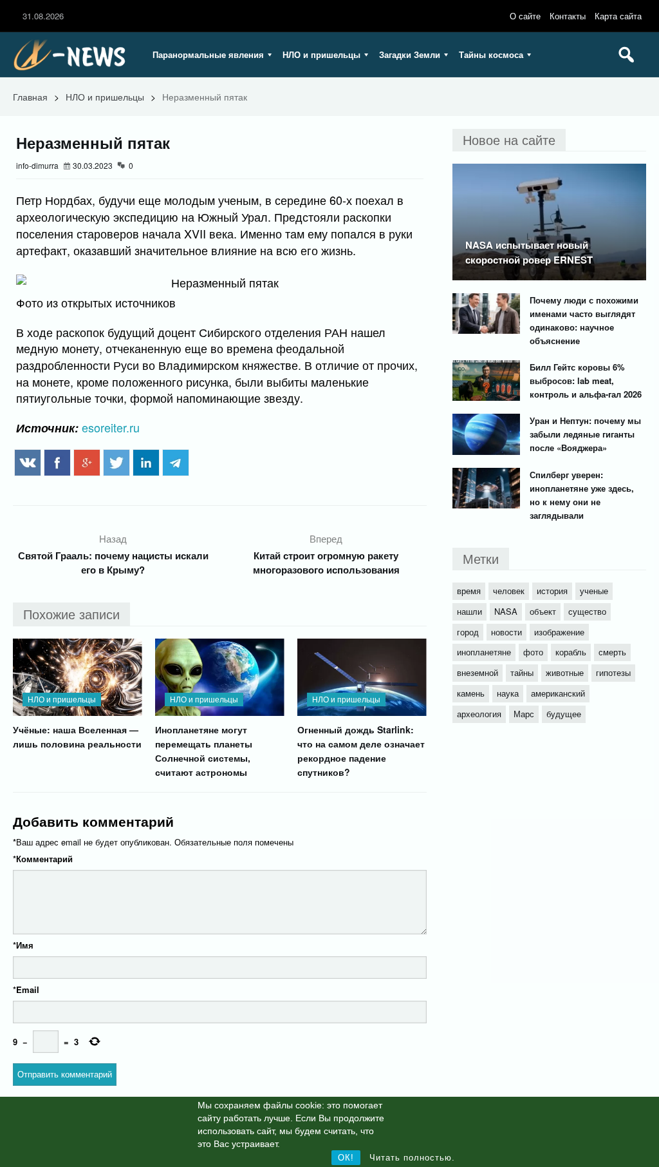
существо (587, 611)
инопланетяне (484, 652)
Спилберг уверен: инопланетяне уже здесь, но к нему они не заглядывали (582, 494)
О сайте (525, 16)
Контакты (568, 16)
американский (558, 693)
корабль (570, 652)
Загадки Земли (409, 54)
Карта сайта (618, 16)
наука (508, 693)
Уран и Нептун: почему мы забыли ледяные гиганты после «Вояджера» (585, 434)
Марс (524, 714)
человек (508, 590)
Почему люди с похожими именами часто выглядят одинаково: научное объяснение (584, 320)
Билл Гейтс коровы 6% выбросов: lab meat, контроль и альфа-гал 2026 (586, 380)
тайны (522, 672)
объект (543, 611)
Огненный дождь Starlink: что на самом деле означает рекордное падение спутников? (361, 750)
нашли (469, 611)
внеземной (477, 672)
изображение (559, 632)
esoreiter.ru (111, 427)
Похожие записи (71, 613)
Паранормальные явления (208, 54)
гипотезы (613, 672)
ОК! (346, 1157)
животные (565, 672)
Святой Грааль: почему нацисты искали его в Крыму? (113, 562)
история (552, 590)
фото (533, 652)
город (468, 632)
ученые (594, 590)
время (469, 590)
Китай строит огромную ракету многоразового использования (326, 562)
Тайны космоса (491, 54)
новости (506, 632)
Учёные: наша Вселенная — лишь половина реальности (77, 736)
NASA (505, 611)
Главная (30, 96)
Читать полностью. (412, 1157)
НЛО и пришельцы (321, 54)
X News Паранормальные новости (74, 55)
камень (471, 693)
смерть (612, 652)
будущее (563, 714)
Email (26, 989)
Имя (23, 945)
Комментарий (43, 859)
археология (479, 714)
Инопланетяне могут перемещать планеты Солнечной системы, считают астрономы (203, 750)
